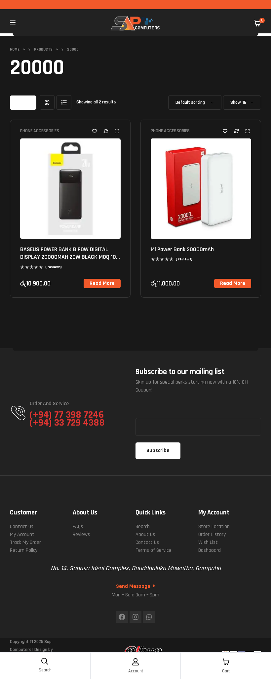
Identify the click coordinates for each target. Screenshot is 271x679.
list (63, 102)
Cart (226, 671)
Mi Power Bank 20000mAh (182, 249)
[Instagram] (135, 617)
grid (47, 102)
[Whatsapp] (149, 617)
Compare (105, 131)
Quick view (117, 131)
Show (235, 102)
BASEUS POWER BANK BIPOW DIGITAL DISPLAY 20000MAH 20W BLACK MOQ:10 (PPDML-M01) (68, 257)
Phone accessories (39, 131)
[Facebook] (122, 617)
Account (135, 671)
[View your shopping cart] (257, 23)
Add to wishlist (94, 131)
